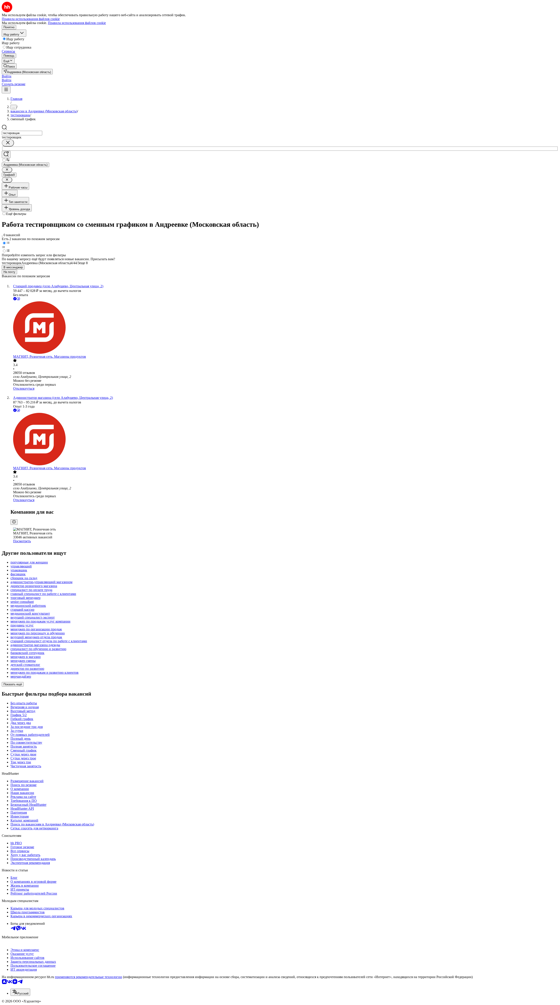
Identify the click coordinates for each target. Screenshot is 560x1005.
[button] (6, 76)
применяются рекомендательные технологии (88, 977)
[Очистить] (8, 143)
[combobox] (22, 133)
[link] (9, 66)
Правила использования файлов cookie (77, 23)
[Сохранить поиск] (6, 154)
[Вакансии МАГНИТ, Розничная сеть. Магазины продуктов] (284, 328)
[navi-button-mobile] (6, 89)
